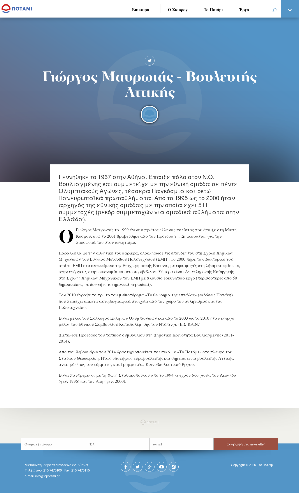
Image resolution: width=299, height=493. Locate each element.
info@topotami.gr (47, 475)
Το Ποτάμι (213, 10)
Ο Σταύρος (178, 10)
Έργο (244, 10)
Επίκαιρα (140, 10)
